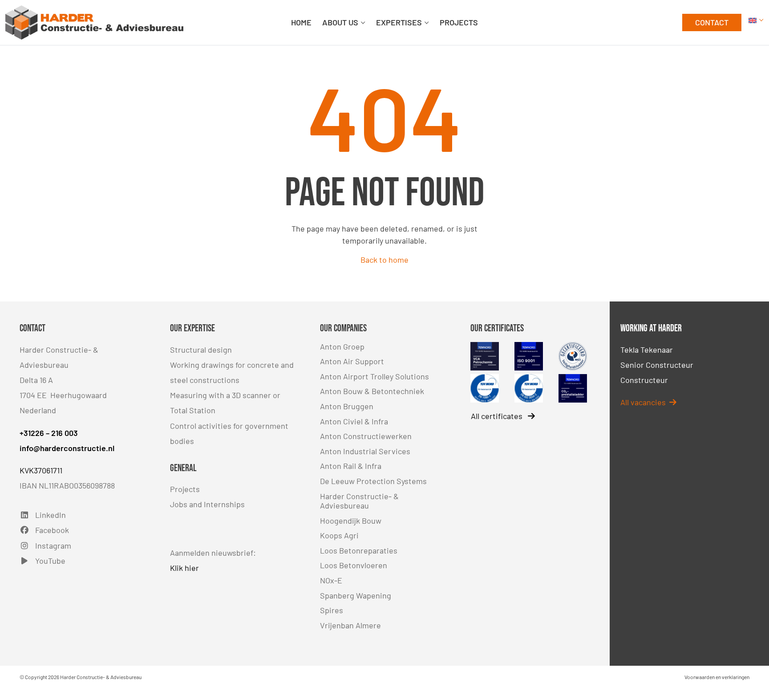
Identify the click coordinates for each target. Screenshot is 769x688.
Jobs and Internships (207, 504)
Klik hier (184, 568)
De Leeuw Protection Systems (373, 481)
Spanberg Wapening (355, 595)
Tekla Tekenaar (646, 349)
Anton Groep (342, 346)
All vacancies (643, 402)
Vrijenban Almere (350, 625)
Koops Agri (339, 535)
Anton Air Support (352, 361)
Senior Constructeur (656, 365)
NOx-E (331, 580)
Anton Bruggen (346, 406)
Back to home (384, 260)
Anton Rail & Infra (350, 466)
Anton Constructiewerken (366, 436)
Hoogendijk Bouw (350, 520)
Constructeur (644, 380)
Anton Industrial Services (365, 451)
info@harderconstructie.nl (67, 448)
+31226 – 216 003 (49, 433)
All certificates (497, 416)
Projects (185, 489)
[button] (756, 22)
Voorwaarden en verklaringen (716, 677)
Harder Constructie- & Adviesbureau (359, 501)
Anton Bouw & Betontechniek (372, 391)
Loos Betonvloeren (353, 565)
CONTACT (712, 22)
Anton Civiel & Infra (354, 421)
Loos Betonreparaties (358, 550)
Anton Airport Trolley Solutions (374, 376)
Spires (331, 610)
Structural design (201, 349)
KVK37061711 (41, 470)
